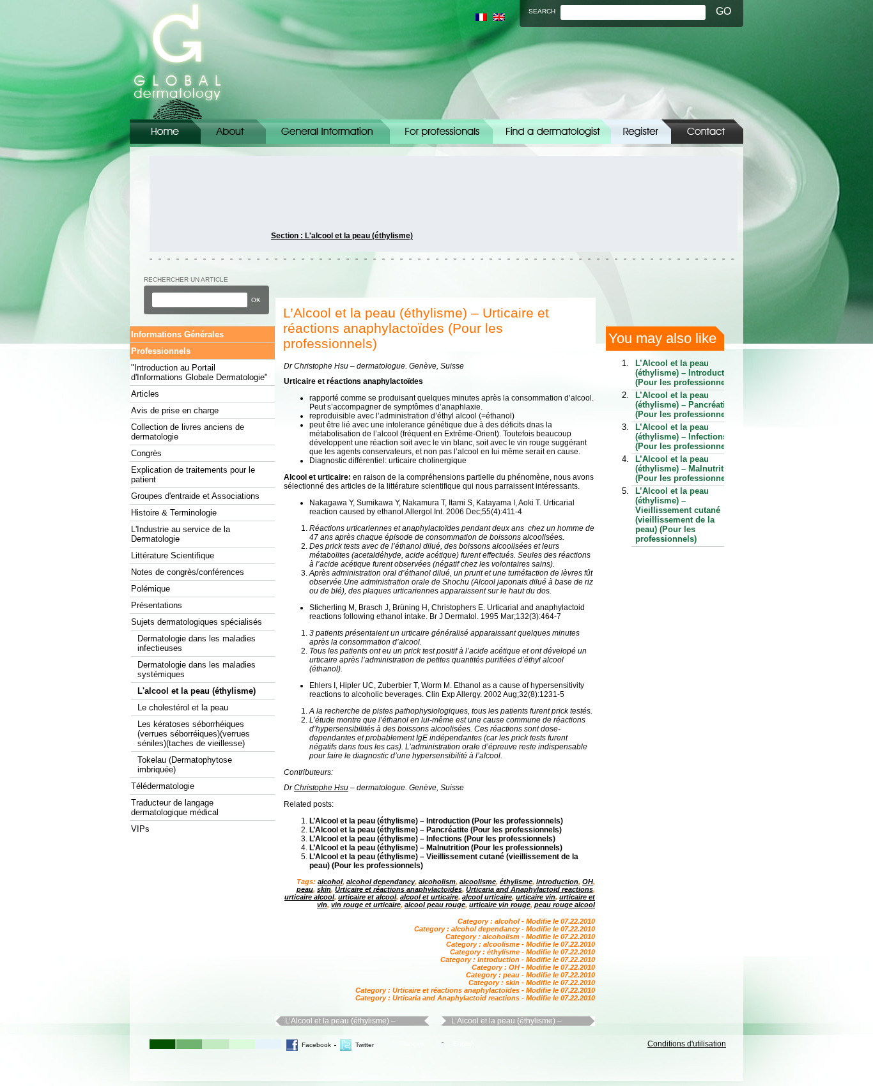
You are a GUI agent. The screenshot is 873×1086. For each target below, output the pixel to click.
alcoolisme (478, 881)
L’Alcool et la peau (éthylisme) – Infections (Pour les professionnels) (432, 838)
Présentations (156, 605)
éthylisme (516, 881)
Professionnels (160, 351)
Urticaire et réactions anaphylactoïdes (398, 889)
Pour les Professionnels (441, 131)
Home (165, 131)
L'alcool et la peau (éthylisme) (196, 691)
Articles (145, 394)
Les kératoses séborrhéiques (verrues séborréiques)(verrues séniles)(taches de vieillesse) (193, 733)
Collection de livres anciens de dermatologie (187, 431)
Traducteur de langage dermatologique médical (175, 807)
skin (324, 889)
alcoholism (437, 881)
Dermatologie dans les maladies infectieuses (196, 643)
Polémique (150, 588)
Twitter (364, 1044)
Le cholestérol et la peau (182, 707)
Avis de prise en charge (175, 410)
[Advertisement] (207, 204)
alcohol (330, 881)
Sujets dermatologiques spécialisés (196, 622)
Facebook (316, 1044)
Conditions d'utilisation (686, 1043)
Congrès (146, 453)
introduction (557, 881)
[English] (499, 17)
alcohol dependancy (380, 881)
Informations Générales (328, 131)
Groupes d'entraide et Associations (195, 496)
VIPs (140, 829)
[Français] (481, 17)
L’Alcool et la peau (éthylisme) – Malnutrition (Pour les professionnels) (435, 847)
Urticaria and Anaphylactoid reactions (529, 889)
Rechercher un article (186, 279)
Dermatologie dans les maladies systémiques (196, 669)
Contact (707, 131)
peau (305, 889)
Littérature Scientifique (172, 555)
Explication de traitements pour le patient (193, 474)
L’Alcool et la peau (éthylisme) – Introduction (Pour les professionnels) (436, 820)
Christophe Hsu (321, 787)
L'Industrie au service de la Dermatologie (180, 534)
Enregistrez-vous (641, 131)
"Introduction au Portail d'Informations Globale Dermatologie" (199, 372)
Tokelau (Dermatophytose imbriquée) (184, 764)
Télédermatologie (162, 786)
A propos (233, 131)
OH (587, 881)
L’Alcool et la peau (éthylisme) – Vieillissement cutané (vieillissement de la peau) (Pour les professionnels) (677, 515)
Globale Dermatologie (177, 59)
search (542, 11)
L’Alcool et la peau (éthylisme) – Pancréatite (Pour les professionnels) (435, 829)
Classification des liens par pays (552, 131)
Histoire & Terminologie (174, 512)
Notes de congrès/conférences (187, 572)
